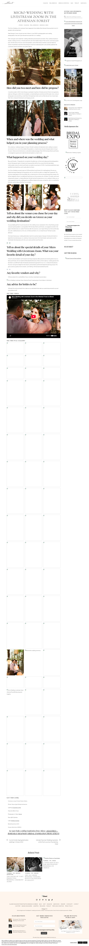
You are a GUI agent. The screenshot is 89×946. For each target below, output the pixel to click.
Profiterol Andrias (15, 820)
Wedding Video (44, 25)
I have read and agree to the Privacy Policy (72, 226)
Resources (42, 906)
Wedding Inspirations (63, 3)
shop (44, 904)
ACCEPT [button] (80, 942)
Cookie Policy (23, 943)
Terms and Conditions (58, 906)
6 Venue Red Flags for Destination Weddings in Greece (51, 865)
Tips (14, 873)
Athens (21, 25)
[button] (15, 197)
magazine (45, 3)
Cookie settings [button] (73, 942)
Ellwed (44, 908)
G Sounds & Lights (16, 807)
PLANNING (26, 25)
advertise (36, 906)
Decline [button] (85, 942)
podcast (77, 3)
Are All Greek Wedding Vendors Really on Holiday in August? (33, 877)
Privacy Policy (69, 906)
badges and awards (27, 906)
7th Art (20, 814)
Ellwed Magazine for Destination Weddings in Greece (24, 904)
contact (76, 904)
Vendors (36, 873)
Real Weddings (53, 3)
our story (18, 906)
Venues (54, 860)
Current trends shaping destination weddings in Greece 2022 (18, 841)
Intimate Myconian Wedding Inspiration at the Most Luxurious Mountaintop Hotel (47, 842)
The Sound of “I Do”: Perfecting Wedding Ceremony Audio (15, 879)
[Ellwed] (8, 3)
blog (72, 3)
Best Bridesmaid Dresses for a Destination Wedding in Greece (75, 119)
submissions (83, 3)
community (69, 904)
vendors (63, 904)
